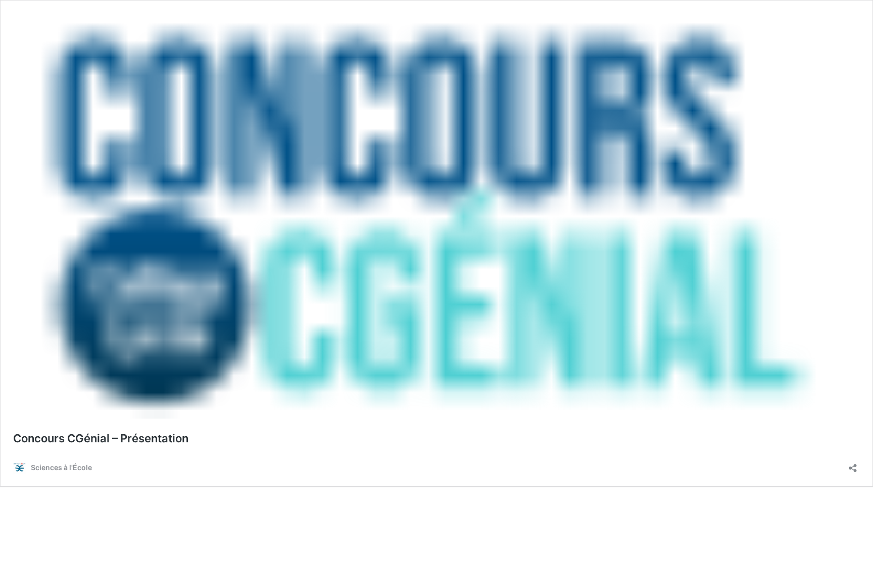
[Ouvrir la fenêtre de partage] (853, 465)
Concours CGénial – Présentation (100, 438)
